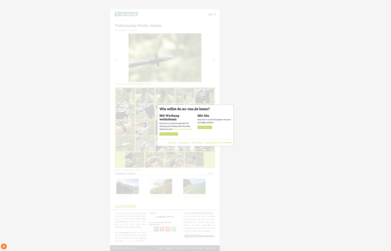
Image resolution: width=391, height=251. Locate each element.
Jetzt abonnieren (204, 127)
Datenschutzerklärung (182, 129)
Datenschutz (184, 143)
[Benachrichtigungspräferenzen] (4, 246)
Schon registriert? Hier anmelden (218, 143)
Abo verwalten (197, 143)
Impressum (172, 143)
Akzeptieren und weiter (168, 134)
